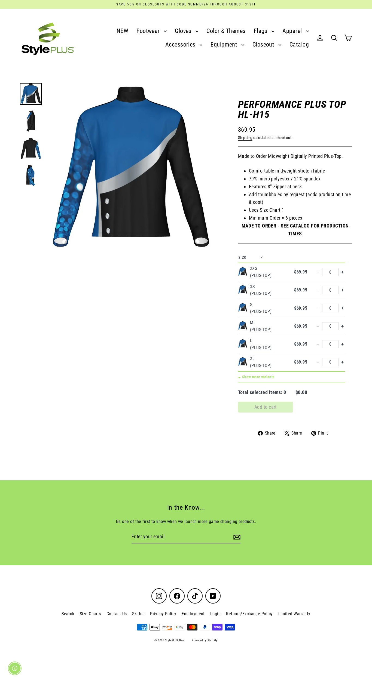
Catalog (299, 44)
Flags (261, 30)
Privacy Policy (163, 613)
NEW (122, 30)
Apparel (292, 30)
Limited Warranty (294, 613)
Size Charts (90, 613)
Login (215, 613)
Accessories (181, 44)
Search (68, 613)
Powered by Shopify (204, 640)
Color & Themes (225, 30)
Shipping (245, 137)
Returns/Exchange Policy (249, 613)
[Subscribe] (236, 537)
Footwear (148, 30)
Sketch (138, 613)
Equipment (225, 44)
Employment (193, 613)
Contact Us (116, 613)
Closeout (264, 44)
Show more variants (258, 377)
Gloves (184, 30)
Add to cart (265, 407)
